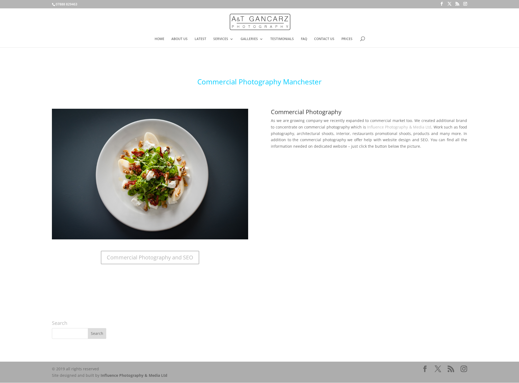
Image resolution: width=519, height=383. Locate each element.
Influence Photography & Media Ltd (399, 127)
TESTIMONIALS (282, 39)
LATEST (200, 39)
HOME (159, 39)
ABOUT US (179, 39)
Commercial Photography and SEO (150, 257)
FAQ (304, 39)
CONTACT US (324, 39)
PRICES (346, 39)
